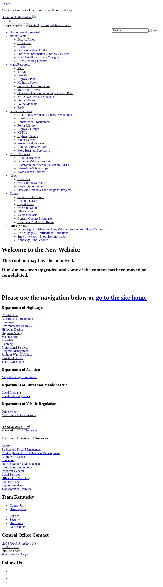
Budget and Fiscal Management (21, 449)
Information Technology (17, 467)
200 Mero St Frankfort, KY (19, 543)
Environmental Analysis (17, 326)
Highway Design (12, 329)
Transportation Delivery (16, 489)
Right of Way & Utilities (17, 354)
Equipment (8, 322)
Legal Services (11, 474)
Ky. (6, 3)
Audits (6, 446)
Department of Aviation (21, 369)
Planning (7, 344)
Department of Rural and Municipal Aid (35, 385)
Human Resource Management (21, 463)
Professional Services (15, 347)
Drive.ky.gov (10, 411)
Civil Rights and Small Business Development (31, 453)
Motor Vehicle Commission (19, 415)
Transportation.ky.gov (15, 554)
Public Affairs (10, 481)
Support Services (12, 485)
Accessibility (18, 526)
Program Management (15, 351)
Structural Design (12, 358)
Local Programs (11, 392)
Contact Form (10, 547)
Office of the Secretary (16, 478)
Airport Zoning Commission (19, 377)
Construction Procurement (18, 318)
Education (8, 460)
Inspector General (13, 471)
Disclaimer (16, 523)
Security (15, 519)
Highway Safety (12, 333)
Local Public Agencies (16, 396)
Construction (10, 315)
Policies (14, 516)
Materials (7, 340)
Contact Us (17, 505)
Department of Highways (22, 307)
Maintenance (10, 336)
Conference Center (13, 456)
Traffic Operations (13, 361)
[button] (154, 30)
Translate (31, 430)
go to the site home (121, 297)
